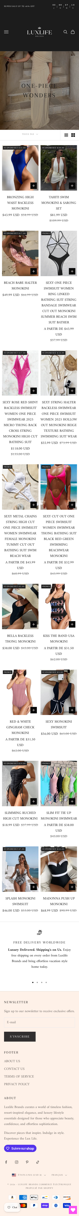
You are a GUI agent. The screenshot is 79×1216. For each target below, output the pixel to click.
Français (57, 1175)
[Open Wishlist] (73, 1210)
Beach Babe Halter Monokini (20, 285)
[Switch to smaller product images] (73, 135)
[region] (39, 952)
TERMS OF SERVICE (19, 1077)
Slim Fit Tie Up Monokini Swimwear (59, 816)
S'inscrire (20, 1036)
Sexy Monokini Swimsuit (59, 724)
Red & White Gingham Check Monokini (20, 727)
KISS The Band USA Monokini (58, 639)
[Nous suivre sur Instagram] (17, 1162)
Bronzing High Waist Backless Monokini (20, 203)
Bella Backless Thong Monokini (20, 639)
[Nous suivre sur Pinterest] (27, 1162)
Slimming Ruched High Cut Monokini (20, 816)
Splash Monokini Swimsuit (20, 901)
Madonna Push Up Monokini (59, 901)
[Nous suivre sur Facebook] (6, 1162)
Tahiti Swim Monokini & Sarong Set (58, 203)
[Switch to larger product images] (66, 135)
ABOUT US (12, 1061)
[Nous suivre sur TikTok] (38, 1162)
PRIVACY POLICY (17, 1084)
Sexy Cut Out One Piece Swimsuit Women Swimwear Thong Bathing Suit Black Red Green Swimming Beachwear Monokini (59, 536)
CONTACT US (14, 1069)
